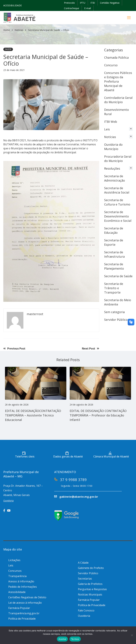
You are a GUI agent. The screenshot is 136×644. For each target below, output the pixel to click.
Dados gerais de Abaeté (68, 456)
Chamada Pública (116, 57)
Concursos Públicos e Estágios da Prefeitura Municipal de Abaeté (118, 81)
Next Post (88, 348)
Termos (75, 639)
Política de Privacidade (22, 618)
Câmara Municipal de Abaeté (111, 456)
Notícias (19, 30)
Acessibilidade (17, 592)
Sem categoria (114, 312)
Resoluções (112, 168)
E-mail (87, 8)
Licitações (14, 560)
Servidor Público (116, 320)
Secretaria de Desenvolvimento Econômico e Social (117, 216)
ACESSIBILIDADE (12, 5)
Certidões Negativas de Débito (27, 597)
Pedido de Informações (22, 587)
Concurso (111, 65)
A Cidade (83, 562)
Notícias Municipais (90, 594)
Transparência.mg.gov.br (23, 613)
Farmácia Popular (19, 608)
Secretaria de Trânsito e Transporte (113, 288)
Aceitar (62, 639)
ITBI (92, 2)
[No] (132, 635)
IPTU (82, 2)
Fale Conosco (86, 610)
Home (6, 30)
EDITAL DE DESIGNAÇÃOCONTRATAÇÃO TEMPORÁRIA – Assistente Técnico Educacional (33, 415)
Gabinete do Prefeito (91, 568)
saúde (8, 49)
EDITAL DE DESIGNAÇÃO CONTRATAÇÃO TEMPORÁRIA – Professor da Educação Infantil (98, 415)
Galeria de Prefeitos (90, 584)
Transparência (17, 576)
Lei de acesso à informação (25, 602)
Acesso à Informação (21, 581)
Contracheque (71, 8)
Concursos (15, 571)
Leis (107, 129)
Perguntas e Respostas (92, 589)
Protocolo (69, 2)
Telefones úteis (24, 456)
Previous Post (16, 348)
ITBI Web (110, 122)
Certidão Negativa (109, 2)
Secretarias (85, 578)
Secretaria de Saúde (118, 276)
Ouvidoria (84, 616)
